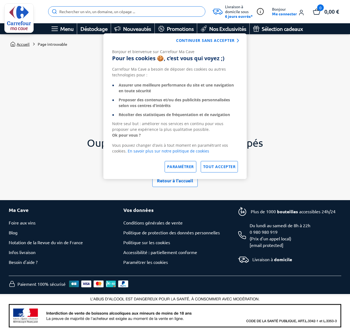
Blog (13, 232)
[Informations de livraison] (260, 11)
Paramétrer (180, 166)
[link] (19, 18)
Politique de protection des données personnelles (171, 232)
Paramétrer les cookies (145, 262)
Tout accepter (219, 166)
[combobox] (126, 11)
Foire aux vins (22, 222)
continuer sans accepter (205, 40)
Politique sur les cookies (146, 242)
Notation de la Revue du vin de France (46, 242)
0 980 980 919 (264, 232)
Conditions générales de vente (153, 222)
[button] (288, 12)
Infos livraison (22, 252)
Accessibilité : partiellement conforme (160, 252)
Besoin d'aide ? (23, 262)
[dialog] (175, 106)
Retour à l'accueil (175, 180)
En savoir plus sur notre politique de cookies (168, 151)
